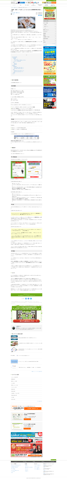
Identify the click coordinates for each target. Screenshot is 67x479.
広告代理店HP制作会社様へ (46, 5)
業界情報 (50, 24)
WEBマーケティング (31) (14, 385)
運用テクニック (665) (14, 381)
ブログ (12, 7)
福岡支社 (44, 473)
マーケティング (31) (14, 387)
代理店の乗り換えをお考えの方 (40, 5)
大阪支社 (44, 470)
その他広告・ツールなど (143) (15, 393)
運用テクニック (15, 7)
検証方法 (15, 63)
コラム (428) (13, 383)
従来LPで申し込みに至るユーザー (19, 70)
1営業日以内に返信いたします (26, 295)
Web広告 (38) (13, 389)
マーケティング (49, 31)
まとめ (13, 73)
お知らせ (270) (13, 399)
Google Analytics (49, 38)
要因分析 (13, 65)
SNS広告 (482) (13, 391)
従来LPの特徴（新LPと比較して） (19, 67)
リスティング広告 (13, 12)
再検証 (14, 72)
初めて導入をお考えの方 (33, 5)
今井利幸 (17, 327)
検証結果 (15, 64)
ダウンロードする (26, 419)
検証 (14, 62)
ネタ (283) (12, 397)
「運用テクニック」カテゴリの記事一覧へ (36, 371)
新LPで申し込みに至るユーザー (18, 71)
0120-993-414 (18, 408)
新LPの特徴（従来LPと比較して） (19, 68)
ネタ (49, 40)
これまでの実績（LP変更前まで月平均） (20, 60)
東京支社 (44, 467)
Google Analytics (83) (14, 395)
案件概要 (14, 58)
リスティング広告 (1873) (14, 377)
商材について (16, 59)
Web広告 (49, 33)
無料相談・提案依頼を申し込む (33, 408)
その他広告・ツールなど (49, 36)
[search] (55, 45)
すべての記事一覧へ (39, 401)
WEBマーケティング (49, 29)
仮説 (14, 69)
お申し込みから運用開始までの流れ (53, 5)
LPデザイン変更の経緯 (17, 61)
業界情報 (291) (13, 379)
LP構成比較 (15, 66)
